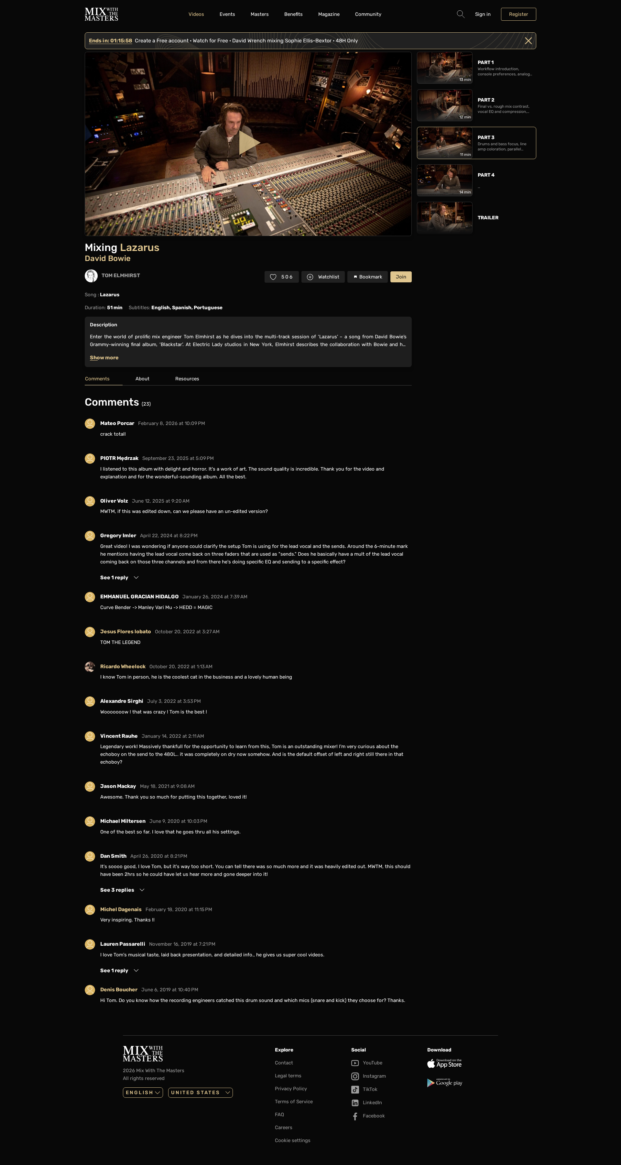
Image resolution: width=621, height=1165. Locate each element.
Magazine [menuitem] (329, 14)
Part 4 (486, 175)
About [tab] (142, 379)
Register (518, 14)
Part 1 (486, 62)
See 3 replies (117, 890)
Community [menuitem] (368, 14)
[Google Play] (462, 1082)
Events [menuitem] (227, 14)
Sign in (483, 14)
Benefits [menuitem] (293, 14)
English (140, 1092)
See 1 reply (114, 577)
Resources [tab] (187, 379)
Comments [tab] (97, 379)
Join (401, 277)
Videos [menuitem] (196, 14)
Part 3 (486, 137)
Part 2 (486, 100)
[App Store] (462, 1063)
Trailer (488, 218)
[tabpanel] (248, 702)
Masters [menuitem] (260, 14)
